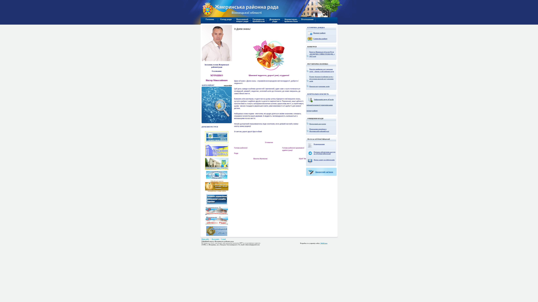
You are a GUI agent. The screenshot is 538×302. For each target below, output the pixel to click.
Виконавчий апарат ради (242, 20)
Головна (210, 19)
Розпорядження (319, 144)
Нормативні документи (317, 124)
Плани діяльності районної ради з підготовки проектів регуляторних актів (321, 79)
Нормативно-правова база (291, 20)
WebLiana (323, 243)
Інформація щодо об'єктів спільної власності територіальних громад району (320, 105)
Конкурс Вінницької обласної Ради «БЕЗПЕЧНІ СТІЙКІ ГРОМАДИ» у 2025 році (322, 54)
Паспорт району (319, 33)
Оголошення (307, 19)
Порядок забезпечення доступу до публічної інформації (325, 152)
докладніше (228, 85)
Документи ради (274, 20)
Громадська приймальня (258, 20)
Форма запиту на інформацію (324, 160)
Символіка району (320, 39)
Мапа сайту (205, 239)
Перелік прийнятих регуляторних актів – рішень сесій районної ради (321, 70)
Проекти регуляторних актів (319, 86)
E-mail (223, 239)
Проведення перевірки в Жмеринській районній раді (319, 130)
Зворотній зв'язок (324, 172)
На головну (215, 239)
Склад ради (226, 19)
